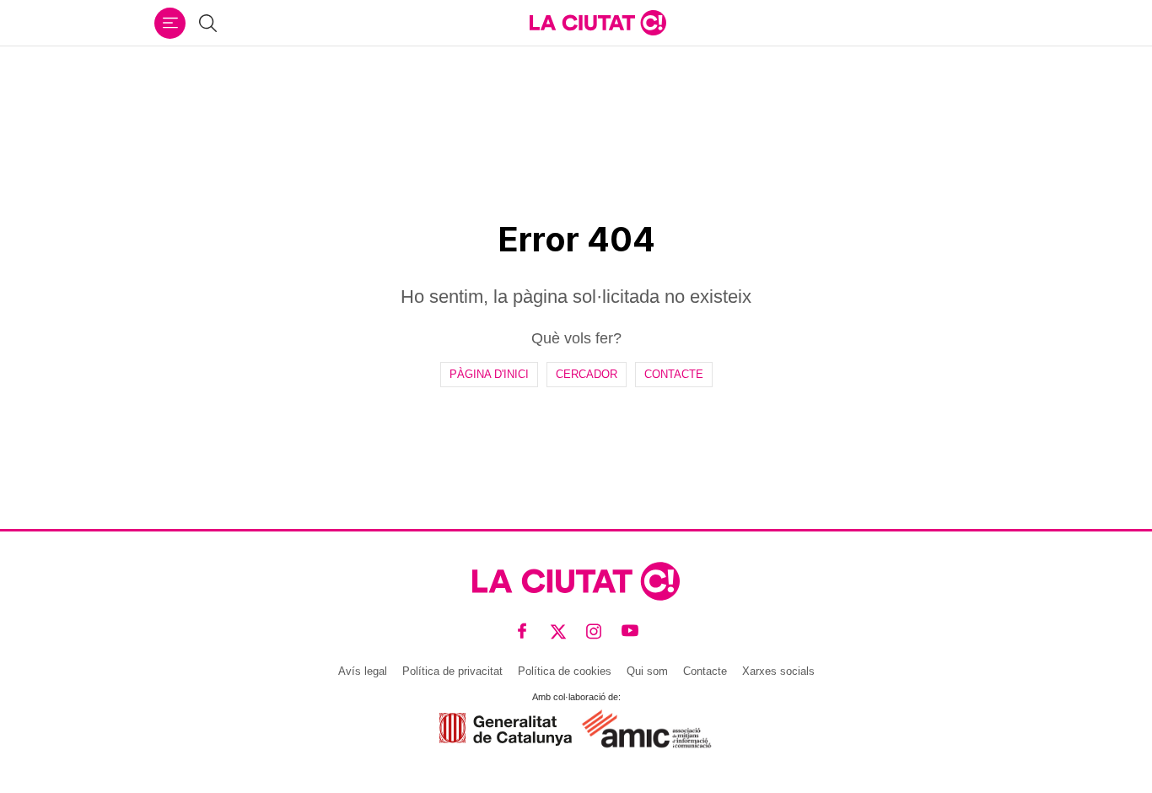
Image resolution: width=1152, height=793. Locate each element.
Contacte (673, 374)
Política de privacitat (452, 671)
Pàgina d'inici (489, 374)
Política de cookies (564, 671)
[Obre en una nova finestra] (505, 729)
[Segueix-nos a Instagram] (594, 631)
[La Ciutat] (598, 22)
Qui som (647, 671)
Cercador (586, 374)
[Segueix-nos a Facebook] (522, 631)
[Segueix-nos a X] (558, 631)
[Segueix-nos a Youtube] (630, 631)
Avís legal (362, 671)
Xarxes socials (778, 671)
